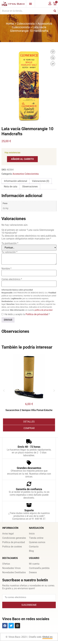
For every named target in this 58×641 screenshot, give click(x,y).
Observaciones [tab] (30, 186)
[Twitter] (11, 625)
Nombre (6, 268)
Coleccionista (26, 23)
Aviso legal (8, 533)
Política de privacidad (37, 314)
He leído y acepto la (27, 314)
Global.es (47, 636)
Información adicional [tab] (15, 181)
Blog (31, 550)
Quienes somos (37, 542)
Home (10, 23)
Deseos (33, 572)
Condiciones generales (14, 538)
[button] (3, 390)
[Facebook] (5, 625)
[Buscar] (55, 11)
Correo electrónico (11, 279)
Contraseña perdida (39, 568)
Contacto (34, 546)
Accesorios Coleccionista (25, 173)
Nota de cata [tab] (10, 186)
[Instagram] (17, 625)
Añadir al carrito (22, 159)
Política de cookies (12, 546)
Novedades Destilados (14, 572)
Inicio (32, 533)
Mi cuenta (34, 563)
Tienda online (36, 538)
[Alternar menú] (30, 3)
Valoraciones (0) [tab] (40, 181)
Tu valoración (9, 252)
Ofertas (6, 563)
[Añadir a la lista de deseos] (53, 52)
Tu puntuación (9, 243)
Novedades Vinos (11, 568)
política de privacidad (43, 310)
